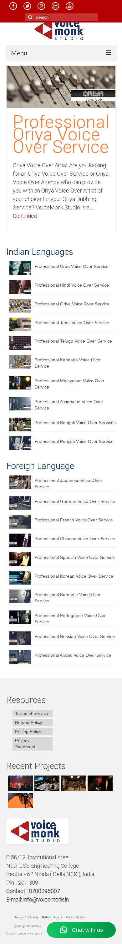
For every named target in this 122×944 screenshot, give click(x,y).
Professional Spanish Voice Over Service (74, 557)
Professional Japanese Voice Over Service (68, 483)
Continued (25, 216)
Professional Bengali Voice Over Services (75, 422)
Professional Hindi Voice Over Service (71, 285)
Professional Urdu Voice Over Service (71, 266)
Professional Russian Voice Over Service (74, 636)
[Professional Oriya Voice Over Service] (61, 86)
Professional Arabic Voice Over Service (72, 655)
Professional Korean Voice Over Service (73, 576)
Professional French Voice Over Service (73, 519)
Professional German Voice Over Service (74, 501)
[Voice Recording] (72, 783)
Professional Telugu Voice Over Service (73, 341)
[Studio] (99, 783)
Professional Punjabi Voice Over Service (74, 441)
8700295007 (45, 891)
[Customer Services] (19, 783)
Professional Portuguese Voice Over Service (70, 618)
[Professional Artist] (46, 783)
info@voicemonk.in (46, 899)
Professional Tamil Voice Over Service (71, 322)
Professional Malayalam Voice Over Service (69, 383)
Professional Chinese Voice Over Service (74, 538)
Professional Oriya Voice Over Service (71, 303)
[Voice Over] (19, 800)
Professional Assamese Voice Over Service (68, 404)
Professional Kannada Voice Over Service (67, 363)
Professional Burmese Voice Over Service (67, 597)
